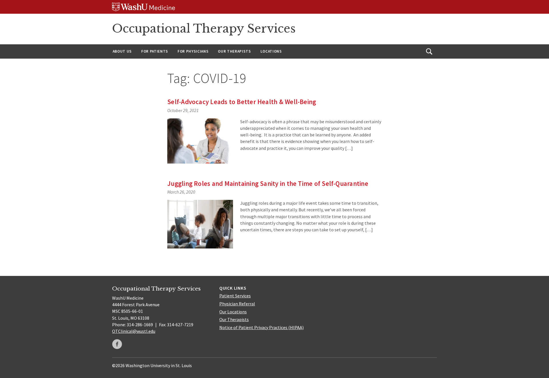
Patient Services (235, 296)
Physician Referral (237, 304)
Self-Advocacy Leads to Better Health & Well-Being (241, 102)
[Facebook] (117, 344)
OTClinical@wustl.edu (133, 331)
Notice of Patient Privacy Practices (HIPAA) (261, 327)
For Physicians (193, 51)
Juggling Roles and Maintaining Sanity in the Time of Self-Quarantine (267, 183)
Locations (271, 51)
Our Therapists (234, 51)
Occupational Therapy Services (204, 28)
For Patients (154, 51)
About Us (122, 51)
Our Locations (233, 312)
